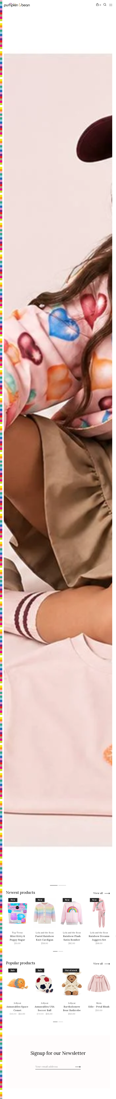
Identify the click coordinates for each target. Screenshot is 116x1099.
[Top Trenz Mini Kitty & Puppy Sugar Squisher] (17, 913)
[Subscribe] (77, 1066)
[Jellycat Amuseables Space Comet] (17, 983)
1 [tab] (56, 882)
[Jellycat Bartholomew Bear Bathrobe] (71, 983)
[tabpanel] (58, 450)
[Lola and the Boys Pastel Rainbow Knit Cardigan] (44, 913)
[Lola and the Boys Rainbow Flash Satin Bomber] (71, 913)
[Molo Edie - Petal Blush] (99, 983)
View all (98, 893)
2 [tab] (64, 882)
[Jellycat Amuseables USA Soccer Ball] (44, 983)
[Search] (105, 5)
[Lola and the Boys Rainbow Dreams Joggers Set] (99, 913)
